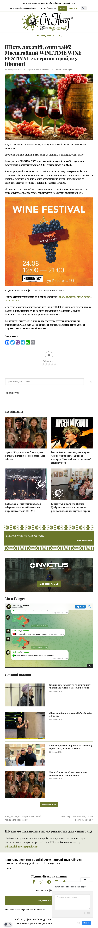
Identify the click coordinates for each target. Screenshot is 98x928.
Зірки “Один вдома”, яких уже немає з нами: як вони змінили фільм (25, 455)
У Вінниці (45, 69)
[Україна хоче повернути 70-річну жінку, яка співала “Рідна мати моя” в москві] (25, 695)
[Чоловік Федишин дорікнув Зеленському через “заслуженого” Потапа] (25, 754)
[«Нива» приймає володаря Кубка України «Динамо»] (25, 725)
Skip (78, 923)
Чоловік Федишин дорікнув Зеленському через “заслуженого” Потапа (70, 747)
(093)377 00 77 (50, 8)
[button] (60, 35)
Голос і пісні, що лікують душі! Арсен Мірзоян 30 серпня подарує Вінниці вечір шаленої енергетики (70, 457)
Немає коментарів (64, 69)
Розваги (37, 69)
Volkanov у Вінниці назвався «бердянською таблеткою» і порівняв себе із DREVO (23, 507)
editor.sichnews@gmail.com (24, 8)
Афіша (30, 69)
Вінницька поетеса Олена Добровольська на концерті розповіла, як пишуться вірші (70, 507)
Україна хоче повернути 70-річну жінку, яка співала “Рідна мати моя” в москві (70, 686)
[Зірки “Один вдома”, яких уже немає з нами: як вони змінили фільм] (25, 784)
